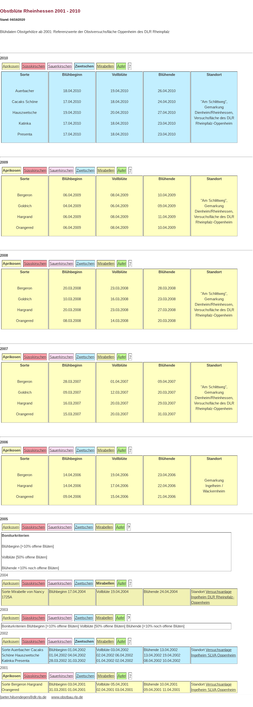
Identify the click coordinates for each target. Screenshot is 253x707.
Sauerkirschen (60, 66)
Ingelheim (199, 597)
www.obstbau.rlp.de (67, 697)
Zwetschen (85, 170)
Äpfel (121, 66)
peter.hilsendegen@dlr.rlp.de (23, 697)
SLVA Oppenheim (222, 655)
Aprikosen (11, 66)
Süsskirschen (33, 66)
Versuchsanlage (219, 592)
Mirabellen (105, 66)
